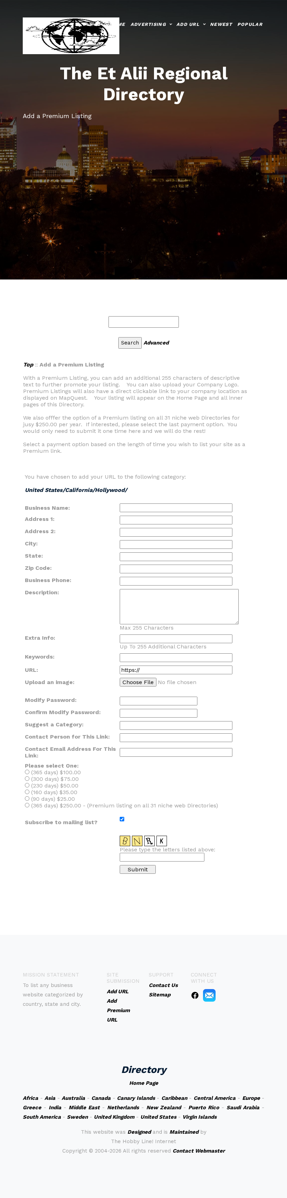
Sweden (77, 1117)
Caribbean (174, 1098)
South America (42, 1117)
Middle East (84, 1107)
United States (158, 1117)
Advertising (148, 24)
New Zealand (163, 1107)
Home (117, 24)
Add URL (188, 24)
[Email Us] (209, 995)
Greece (32, 1107)
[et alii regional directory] (71, 35)
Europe (251, 1098)
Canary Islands (136, 1098)
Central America (215, 1098)
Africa (30, 1098)
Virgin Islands (199, 1117)
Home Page (143, 1083)
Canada (101, 1098)
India (55, 1107)
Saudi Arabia (242, 1107)
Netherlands (123, 1107)
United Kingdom (114, 1117)
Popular (249, 24)
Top (28, 364)
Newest (221, 24)
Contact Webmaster (199, 1151)
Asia (49, 1098)
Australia (73, 1098)
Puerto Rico (203, 1107)
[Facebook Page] (195, 995)
